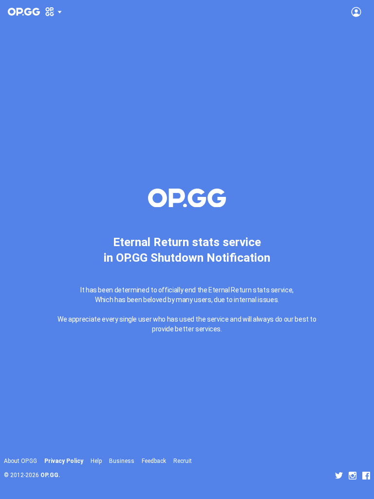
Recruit (182, 461)
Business (121, 461)
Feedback (154, 461)
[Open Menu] (356, 11)
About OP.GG (20, 461)
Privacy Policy (63, 461)
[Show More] (54, 11)
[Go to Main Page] (24, 12)
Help (96, 461)
